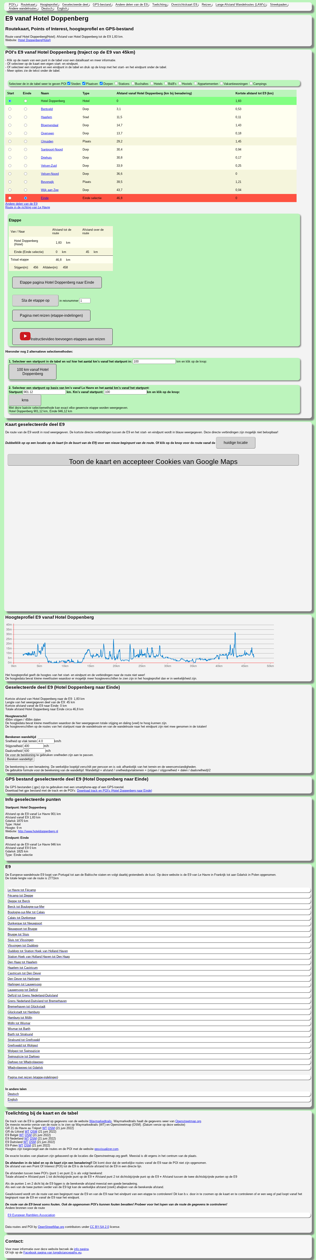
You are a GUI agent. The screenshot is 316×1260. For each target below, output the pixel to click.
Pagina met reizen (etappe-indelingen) (51, 315)
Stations (124, 84)
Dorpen (108, 84)
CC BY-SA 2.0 (99, 1227)
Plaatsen (92, 84)
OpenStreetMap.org (51, 1227)
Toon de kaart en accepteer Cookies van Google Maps (153, 461)
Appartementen (208, 84)
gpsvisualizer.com (106, 1149)
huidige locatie (236, 443)
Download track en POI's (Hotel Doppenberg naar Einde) (114, 790)
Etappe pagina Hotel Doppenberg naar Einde (57, 282)
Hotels (158, 84)
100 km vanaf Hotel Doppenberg (33, 372)
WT (44, 1128)
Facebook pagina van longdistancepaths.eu (52, 1252)
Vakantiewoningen (236, 84)
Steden (76, 84)
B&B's (172, 84)
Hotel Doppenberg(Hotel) (34, 40)
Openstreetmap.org (188, 1121)
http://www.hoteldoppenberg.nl (38, 831)
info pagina (81, 1249)
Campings (260, 84)
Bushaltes (142, 84)
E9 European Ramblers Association (31, 1215)
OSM (51, 1128)
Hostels (187, 84)
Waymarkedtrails (100, 1121)
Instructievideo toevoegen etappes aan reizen (68, 339)
